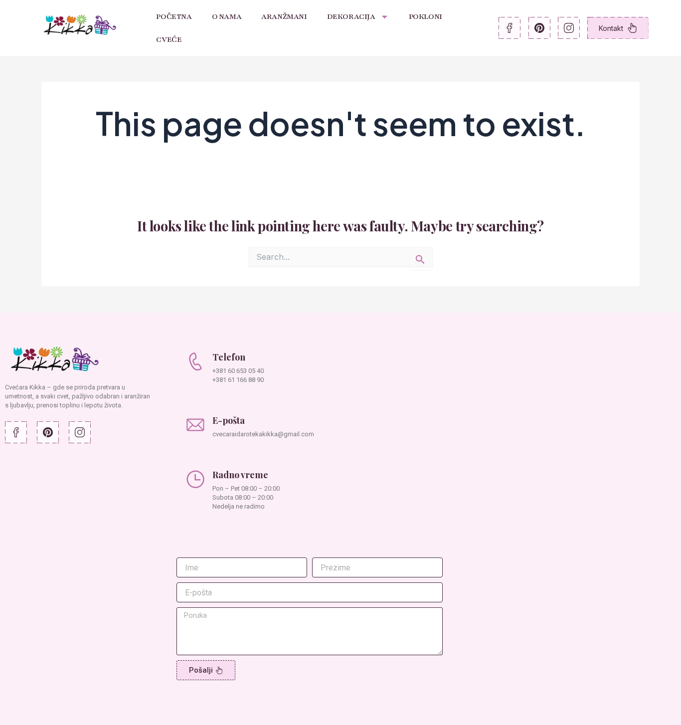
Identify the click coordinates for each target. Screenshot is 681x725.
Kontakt (611, 28)
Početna (173, 16)
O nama (227, 16)
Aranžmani (284, 16)
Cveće (168, 39)
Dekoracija (351, 16)
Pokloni (425, 16)
